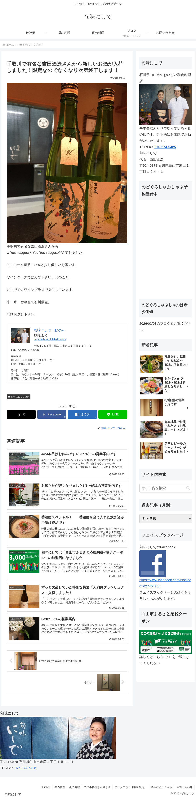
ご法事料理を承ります (97, 787)
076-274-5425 (165, 147)
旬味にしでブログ (20, 396)
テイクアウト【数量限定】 (131, 787)
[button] (188, 488)
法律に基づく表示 (161, 787)
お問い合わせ (184, 787)
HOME (46, 787)
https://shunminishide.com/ (50, 339)
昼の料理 (59, 787)
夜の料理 (74, 787)
